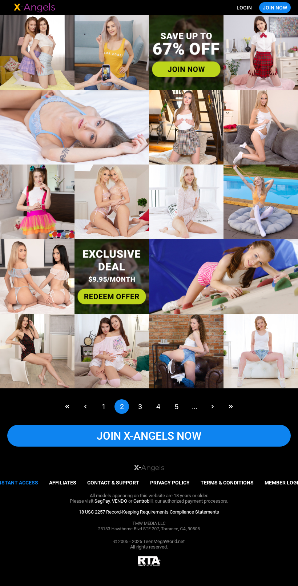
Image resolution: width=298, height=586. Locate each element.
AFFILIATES (62, 483)
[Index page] (34, 7)
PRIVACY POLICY (170, 483)
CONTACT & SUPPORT (113, 483)
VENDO (119, 501)
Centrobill (143, 501)
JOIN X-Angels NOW (149, 435)
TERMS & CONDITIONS (227, 483)
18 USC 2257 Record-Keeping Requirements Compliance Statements (149, 512)
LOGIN (244, 8)
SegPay (102, 501)
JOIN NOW (275, 8)
